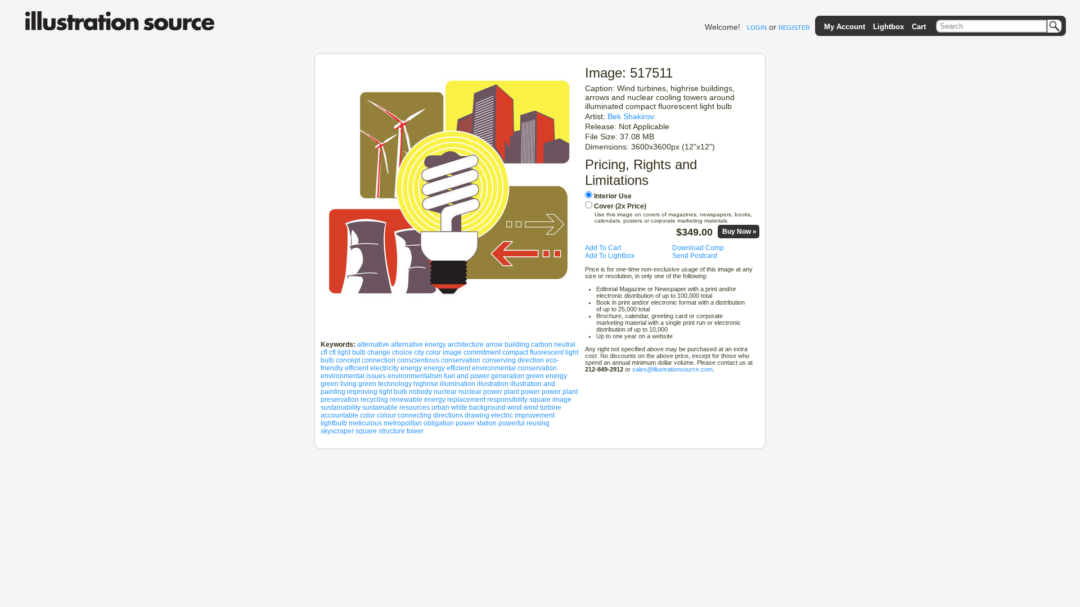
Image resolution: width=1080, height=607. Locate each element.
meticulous (365, 423)
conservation (460, 360)
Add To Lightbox (609, 256)
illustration (492, 384)
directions (448, 415)
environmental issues (353, 376)
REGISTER (794, 27)
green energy (546, 376)
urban (440, 407)
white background (478, 407)
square (366, 431)
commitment (482, 352)
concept (348, 360)
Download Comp (698, 248)
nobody (420, 392)
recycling (374, 400)
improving (362, 392)
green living (339, 384)
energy (411, 368)
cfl (324, 352)
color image (444, 352)
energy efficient (447, 368)
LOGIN (757, 27)
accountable (339, 415)
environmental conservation (514, 368)
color (367, 415)
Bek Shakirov (631, 116)
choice (402, 352)
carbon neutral (553, 344)
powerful (511, 423)
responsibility (507, 400)
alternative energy (418, 344)
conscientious (418, 360)
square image (550, 400)
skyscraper (337, 431)
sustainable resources (396, 407)
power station (476, 423)
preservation (340, 400)
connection (378, 360)
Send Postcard (694, 256)
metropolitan (403, 423)
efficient (356, 368)
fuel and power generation (484, 376)
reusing (538, 423)
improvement (535, 415)
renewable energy (418, 400)
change (378, 352)
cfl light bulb (347, 352)
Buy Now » (739, 231)
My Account (844, 26)
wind (514, 407)
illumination (457, 384)
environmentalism (415, 376)
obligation (439, 423)
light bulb (393, 392)
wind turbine (542, 407)
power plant (560, 392)
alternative (373, 344)
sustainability (341, 407)
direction (531, 360)
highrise (425, 384)
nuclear (445, 392)
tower (415, 431)
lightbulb (334, 423)
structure (392, 431)
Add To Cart (603, 248)
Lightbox (888, 26)
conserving (499, 360)
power (530, 392)
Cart (919, 26)
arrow (494, 344)
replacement (466, 400)
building (517, 344)
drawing (477, 415)
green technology (385, 384)
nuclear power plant (488, 392)
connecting (414, 415)
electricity (384, 368)
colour (386, 415)
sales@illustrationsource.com (672, 369)
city (419, 352)
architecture (466, 344)
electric (502, 415)
